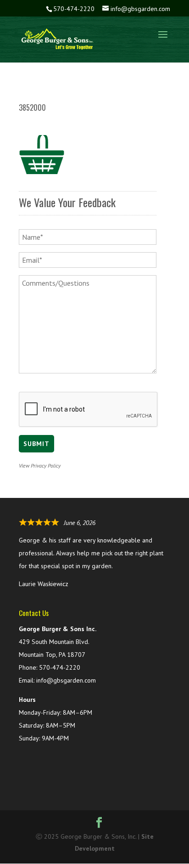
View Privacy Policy (40, 465)
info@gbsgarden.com (66, 680)
